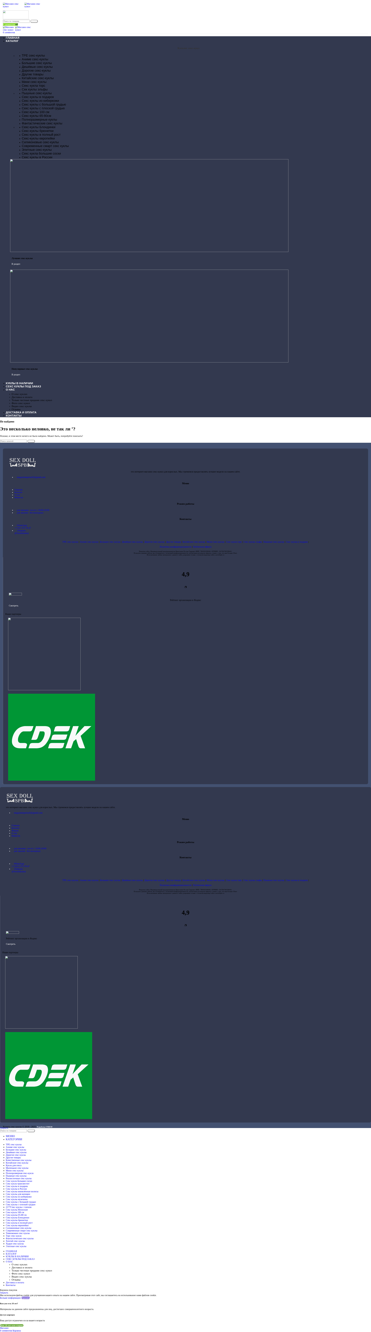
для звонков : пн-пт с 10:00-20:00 (33, 510)
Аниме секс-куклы (35, 59)
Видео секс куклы (22, 406)
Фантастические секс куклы (42, 123)
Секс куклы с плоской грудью (43, 108)
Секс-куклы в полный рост (41, 134)
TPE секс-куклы (33, 55)
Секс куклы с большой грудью (44, 104)
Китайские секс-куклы (38, 78)
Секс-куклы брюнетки (37, 131)
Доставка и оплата (22, 397)
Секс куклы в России (37, 157)
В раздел (16, 264)
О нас (17, 495)
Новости (18, 497)
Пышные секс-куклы (37, 93)
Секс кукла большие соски (41, 153)
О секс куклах (19, 394)
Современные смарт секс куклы (45, 146)
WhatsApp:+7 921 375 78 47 (22, 526)
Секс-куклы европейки (38, 138)
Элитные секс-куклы (37, 149)
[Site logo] (13, 6)
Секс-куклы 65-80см (36, 116)
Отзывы (16, 409)
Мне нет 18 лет (30, 1325)
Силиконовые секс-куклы (40, 142)
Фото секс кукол (21, 403)
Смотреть (13, 605)
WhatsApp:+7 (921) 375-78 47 (21, 865)
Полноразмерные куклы (39, 119)
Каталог (18, 492)
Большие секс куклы (37, 63)
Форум (15, 830)
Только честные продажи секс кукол (32, 400)
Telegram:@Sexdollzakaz (21, 531)
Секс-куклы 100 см (35, 112)
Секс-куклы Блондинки (38, 127)
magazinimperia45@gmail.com (31, 477)
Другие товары (32, 74)
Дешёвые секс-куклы (37, 67)
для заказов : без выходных (30, 512)
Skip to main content (26, 1)
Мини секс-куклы (34, 82)
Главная (18, 489)
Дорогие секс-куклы (36, 70)
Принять (25, 1298)
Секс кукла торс (33, 85)
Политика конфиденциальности (175, 547)
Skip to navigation (8, 1)
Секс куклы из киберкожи (40, 100)
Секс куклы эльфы (252, 542)
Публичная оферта (202, 547)
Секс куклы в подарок (38, 97)
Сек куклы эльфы (35, 89)
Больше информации (10, 1298)
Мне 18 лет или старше (11, 1325)
